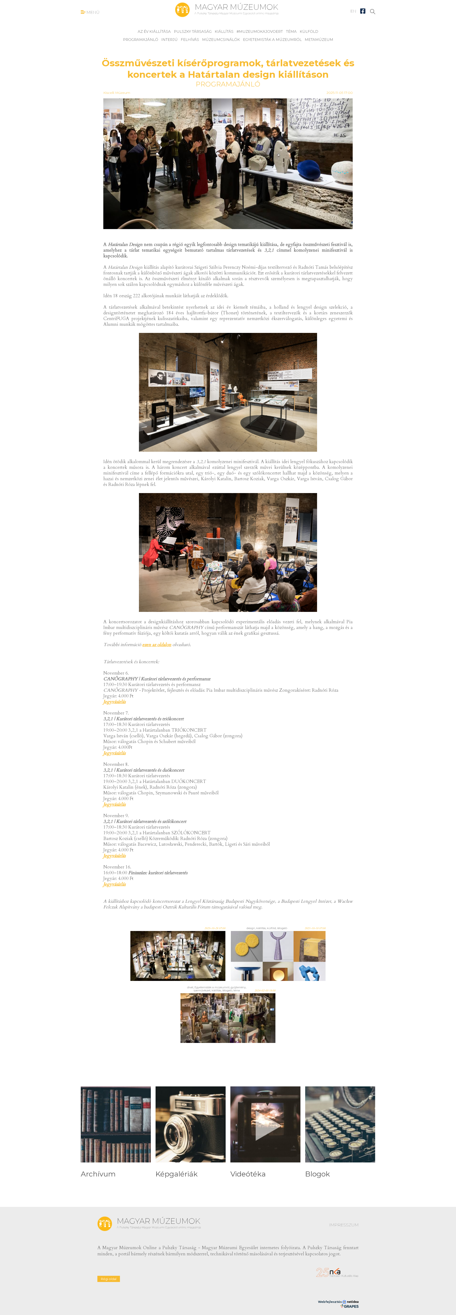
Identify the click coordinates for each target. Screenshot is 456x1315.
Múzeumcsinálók (221, 39)
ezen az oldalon (156, 645)
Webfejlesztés (330, 1302)
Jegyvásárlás (114, 702)
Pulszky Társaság (193, 31)
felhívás (190, 39)
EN (353, 11)
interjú (169, 39)
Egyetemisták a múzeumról (272, 39)
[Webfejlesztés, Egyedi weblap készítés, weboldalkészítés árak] (349, 1306)
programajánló (140, 39)
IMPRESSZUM (344, 1225)
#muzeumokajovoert (260, 31)
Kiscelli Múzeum (116, 93)
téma (291, 31)
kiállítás (224, 31)
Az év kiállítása (154, 31)
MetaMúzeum (319, 39)
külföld (309, 31)
